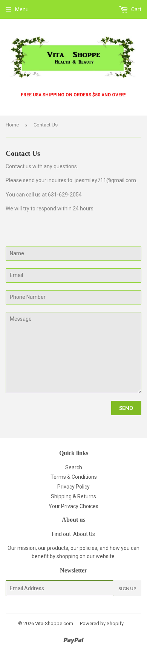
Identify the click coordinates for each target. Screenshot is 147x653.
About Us (84, 534)
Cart (135, 9)
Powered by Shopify (102, 623)
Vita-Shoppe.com (54, 623)
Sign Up (127, 588)
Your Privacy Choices (73, 506)
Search (73, 467)
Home (12, 125)
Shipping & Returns (73, 496)
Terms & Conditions (74, 477)
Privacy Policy (73, 487)
